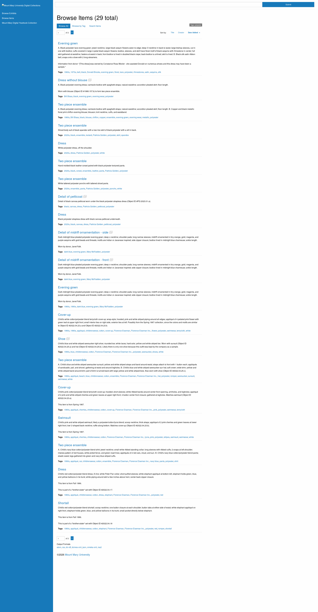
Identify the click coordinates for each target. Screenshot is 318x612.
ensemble (110, 117)
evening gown (107, 72)
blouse (89, 117)
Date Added (193, 32)
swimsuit (174, 437)
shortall (168, 528)
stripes (167, 437)
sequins (153, 72)
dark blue (68, 251)
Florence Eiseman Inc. (141, 330)
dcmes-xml (76, 547)
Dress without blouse (72, 80)
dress (73, 152)
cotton (101, 330)
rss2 (100, 547)
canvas (73, 206)
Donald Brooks (93, 72)
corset (79, 170)
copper (102, 117)
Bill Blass (68, 96)
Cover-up (64, 314)
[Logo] (21, 5)
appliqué (81, 330)
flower (154, 330)
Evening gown (68, 43)
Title (172, 32)
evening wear (98, 96)
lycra (147, 437)
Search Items (95, 25)
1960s (67, 72)
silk (159, 72)
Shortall (63, 502)
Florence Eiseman (122, 330)
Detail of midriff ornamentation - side (83, 232)
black (83, 72)
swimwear (171, 330)
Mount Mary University (77, 554)
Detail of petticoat (70, 196)
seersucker (146, 351)
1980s (67, 117)
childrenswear (92, 330)
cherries (82, 409)
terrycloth (181, 330)
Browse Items (8, 18)
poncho (113, 188)
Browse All (63, 25)
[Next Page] (72, 32)
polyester (129, 72)
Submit (288, 4)
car (80, 461)
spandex (125, 135)
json (84, 547)
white (102, 152)
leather (95, 170)
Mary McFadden (94, 251)
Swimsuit (64, 417)
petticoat (101, 206)
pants (101, 170)
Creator (181, 32)
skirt (118, 135)
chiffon (96, 117)
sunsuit (191, 376)
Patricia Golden (100, 135)
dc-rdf (68, 547)
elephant (108, 494)
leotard (89, 135)
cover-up (109, 330)
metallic (145, 117)
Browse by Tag (78, 25)
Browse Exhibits (9, 13)
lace (122, 72)
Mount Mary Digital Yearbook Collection (19, 22)
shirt (176, 461)
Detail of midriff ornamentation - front (83, 259)
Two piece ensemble (72, 104)
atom (59, 547)
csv (63, 547)
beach (82, 376)
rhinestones (139, 72)
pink (155, 409)
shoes (155, 351)
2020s (67, 135)
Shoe (61, 338)
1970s (73, 72)
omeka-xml (92, 547)
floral (117, 72)
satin (147, 72)
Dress (62, 143)
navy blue (154, 461)
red (161, 494)
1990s (73, 306)
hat (159, 376)
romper (173, 376)
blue (72, 351)
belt (78, 72)
